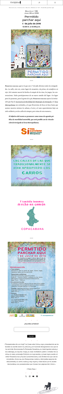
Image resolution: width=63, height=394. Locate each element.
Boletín (28, 7)
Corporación (21, 7)
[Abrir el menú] (55, 2)
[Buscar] (39, 2)
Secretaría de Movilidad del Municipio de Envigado (34, 102)
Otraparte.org (13, 7)
